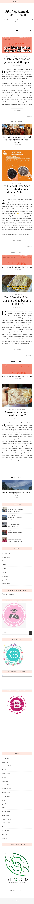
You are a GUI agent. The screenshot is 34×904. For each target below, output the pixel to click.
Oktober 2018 (6, 823)
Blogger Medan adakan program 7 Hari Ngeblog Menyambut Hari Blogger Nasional (17, 139)
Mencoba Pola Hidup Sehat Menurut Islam (15, 533)
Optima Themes (22, 901)
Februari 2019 (6, 811)
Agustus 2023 (6, 758)
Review (11, 409)
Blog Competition (6, 553)
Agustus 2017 (6, 830)
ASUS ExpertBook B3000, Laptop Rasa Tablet (14, 525)
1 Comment (29, 355)
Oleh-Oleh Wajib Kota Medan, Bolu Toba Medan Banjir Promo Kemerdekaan (15, 511)
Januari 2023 (5, 762)
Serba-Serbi (5, 576)
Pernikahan (5, 568)
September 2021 (6, 777)
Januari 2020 (5, 785)
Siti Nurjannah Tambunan (17, 13)
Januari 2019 (5, 815)
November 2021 (6, 773)
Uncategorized (6, 583)
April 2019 (4, 804)
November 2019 (6, 788)
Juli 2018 (4, 826)
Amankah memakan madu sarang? (17, 413)
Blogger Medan (11, 56)
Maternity (4, 561)
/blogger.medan (21, 890)
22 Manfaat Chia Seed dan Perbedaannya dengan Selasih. (17, 189)
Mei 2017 (4, 838)
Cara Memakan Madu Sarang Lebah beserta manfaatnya (17, 300)
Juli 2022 (4, 769)
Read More (17, 110)
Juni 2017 (4, 834)
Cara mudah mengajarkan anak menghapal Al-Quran (15, 540)
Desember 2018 (6, 819)
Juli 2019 (4, 800)
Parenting (4, 564)
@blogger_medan (14, 890)
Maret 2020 (5, 781)
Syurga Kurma (23, 56)
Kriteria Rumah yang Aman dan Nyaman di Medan (15, 518)
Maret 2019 (5, 807)
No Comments (28, 116)
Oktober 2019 (6, 792)
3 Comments (29, 472)
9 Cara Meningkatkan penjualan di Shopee (17, 60)
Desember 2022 (6, 766)
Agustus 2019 (6, 796)
